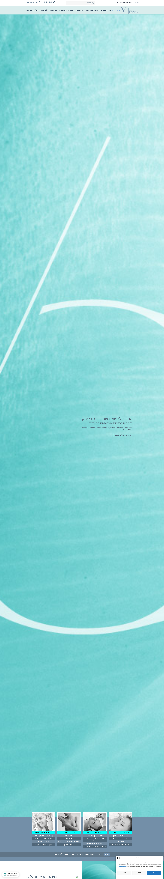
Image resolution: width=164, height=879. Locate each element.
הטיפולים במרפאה (92, 10)
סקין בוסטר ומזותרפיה (120, 844)
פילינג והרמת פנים (95, 832)
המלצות (36, 10)
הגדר (124, 873)
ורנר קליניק (116, 10)
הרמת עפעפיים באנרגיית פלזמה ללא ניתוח (76, 854)
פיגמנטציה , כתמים (43, 838)
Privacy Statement (139, 876)
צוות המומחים (106, 10)
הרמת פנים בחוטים (94, 843)
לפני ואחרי (43, 10)
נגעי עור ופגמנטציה (66, 10)
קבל (154, 873)
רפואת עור (53, 10)
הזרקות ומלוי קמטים (120, 832)
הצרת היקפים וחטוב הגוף (69, 841)
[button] (118, 858)
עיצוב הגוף (79, 10)
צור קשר (29, 10)
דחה (139, 873)
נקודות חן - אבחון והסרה (43, 835)
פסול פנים (120, 841)
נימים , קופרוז (44, 841)
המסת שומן (69, 844)
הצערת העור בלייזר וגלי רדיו (95, 839)
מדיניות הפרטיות (123, 866)
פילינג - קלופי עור (94, 835)
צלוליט (69, 838)
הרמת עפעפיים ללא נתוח (95, 846)
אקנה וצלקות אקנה (43, 844)
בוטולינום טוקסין (120, 835)
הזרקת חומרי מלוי (120, 838)
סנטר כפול (69, 835)
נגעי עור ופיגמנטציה (44, 832)
